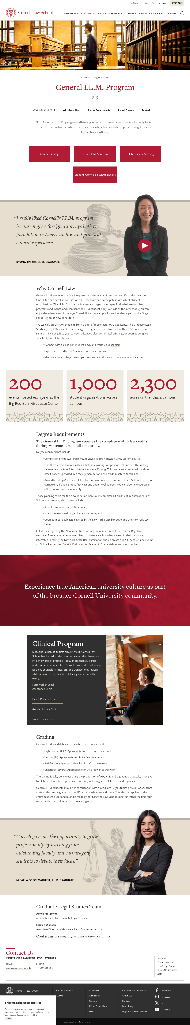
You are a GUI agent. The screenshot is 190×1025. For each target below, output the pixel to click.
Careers (131, 13)
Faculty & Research (110, 13)
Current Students (152, 3)
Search (182, 13)
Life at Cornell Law (151, 13)
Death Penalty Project (45, 699)
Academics (87, 13)
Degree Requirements (99, 109)
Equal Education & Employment (77, 1021)
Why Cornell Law (71, 109)
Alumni (165, 3)
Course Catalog (49, 154)
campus (101, 351)
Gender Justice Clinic (44, 709)
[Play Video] (145, 245)
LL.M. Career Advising (141, 154)
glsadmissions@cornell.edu (92, 936)
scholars (115, 345)
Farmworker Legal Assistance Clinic (43, 686)
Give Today (177, 2)
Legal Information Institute (134, 1011)
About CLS (127, 995)
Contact (146, 109)
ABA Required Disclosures (134, 990)
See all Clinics (41, 719)
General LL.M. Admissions (95, 154)
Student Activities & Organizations (95, 175)
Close (8, 1018)
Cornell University (86, 313)
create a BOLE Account (126, 540)
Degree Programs (101, 77)
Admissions (71, 13)
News (91, 1011)
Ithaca (48, 357)
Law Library (127, 1006)
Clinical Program (125, 109)
